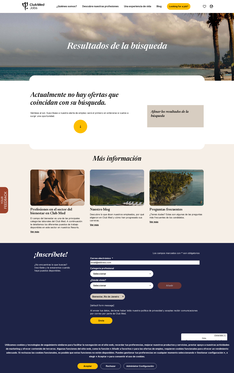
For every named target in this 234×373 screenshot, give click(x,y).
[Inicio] (33, 6)
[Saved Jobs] (204, 6)
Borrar (123, 297)
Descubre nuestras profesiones (100, 6)
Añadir (169, 285)
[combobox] (121, 273)
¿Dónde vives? (98, 280)
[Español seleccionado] (210, 5)
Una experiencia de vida (137, 6)
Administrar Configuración (140, 366)
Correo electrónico (101, 258)
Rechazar (111, 366)
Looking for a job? (178, 6)
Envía (101, 320)
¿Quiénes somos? (66, 6)
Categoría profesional (102, 268)
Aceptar (88, 366)
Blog (159, 6)
